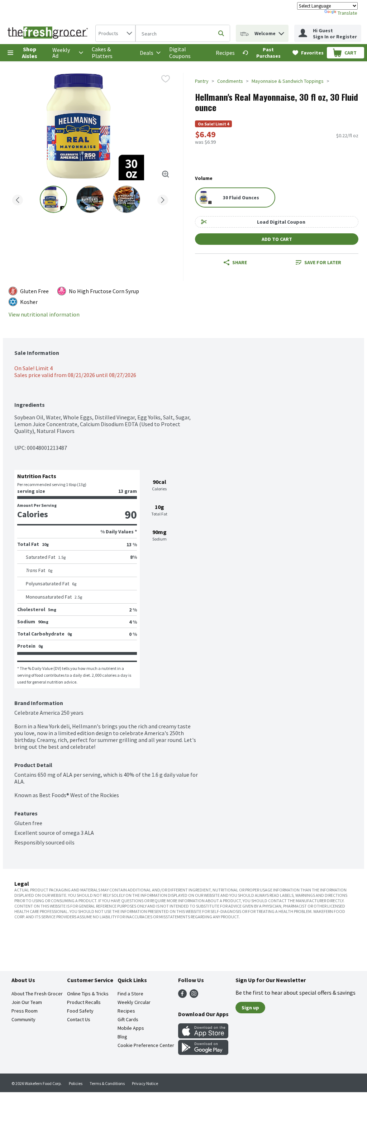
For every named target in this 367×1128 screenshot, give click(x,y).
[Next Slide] (163, 198)
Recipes (225, 52)
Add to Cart (277, 239)
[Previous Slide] (18, 198)
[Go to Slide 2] (90, 199)
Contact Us (78, 1019)
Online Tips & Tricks (88, 993)
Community (23, 1019)
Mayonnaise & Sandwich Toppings (288, 81)
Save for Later (322, 262)
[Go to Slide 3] (126, 199)
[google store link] (203, 1052)
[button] (281, 32)
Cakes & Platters (102, 53)
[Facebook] (182, 995)
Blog (122, 1036)
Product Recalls (84, 1002)
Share (239, 262)
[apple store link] (203, 1036)
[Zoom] (165, 174)
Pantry (202, 81)
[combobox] (115, 33)
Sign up (250, 1007)
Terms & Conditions (107, 1083)
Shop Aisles (29, 53)
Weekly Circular (134, 1002)
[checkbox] (165, 79)
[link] (264, 52)
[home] (49, 33)
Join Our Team (26, 1002)
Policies (75, 1083)
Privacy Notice (145, 1083)
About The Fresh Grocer (37, 993)
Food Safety (80, 1011)
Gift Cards (128, 1019)
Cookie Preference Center (146, 1045)
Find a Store (130, 993)
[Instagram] (194, 995)
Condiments (230, 81)
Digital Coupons (180, 53)
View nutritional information (44, 314)
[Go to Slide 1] (53, 199)
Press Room (24, 1011)
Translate (347, 13)
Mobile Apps (131, 1028)
